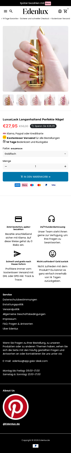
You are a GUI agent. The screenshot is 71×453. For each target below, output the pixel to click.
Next (65, 59)
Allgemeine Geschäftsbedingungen (24, 314)
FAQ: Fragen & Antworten (18, 324)
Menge (7, 161)
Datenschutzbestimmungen (20, 299)
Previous (6, 59)
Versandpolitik (11, 309)
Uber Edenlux (10, 328)
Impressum (9, 319)
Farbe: (12, 148)
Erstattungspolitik (13, 304)
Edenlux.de (44, 440)
